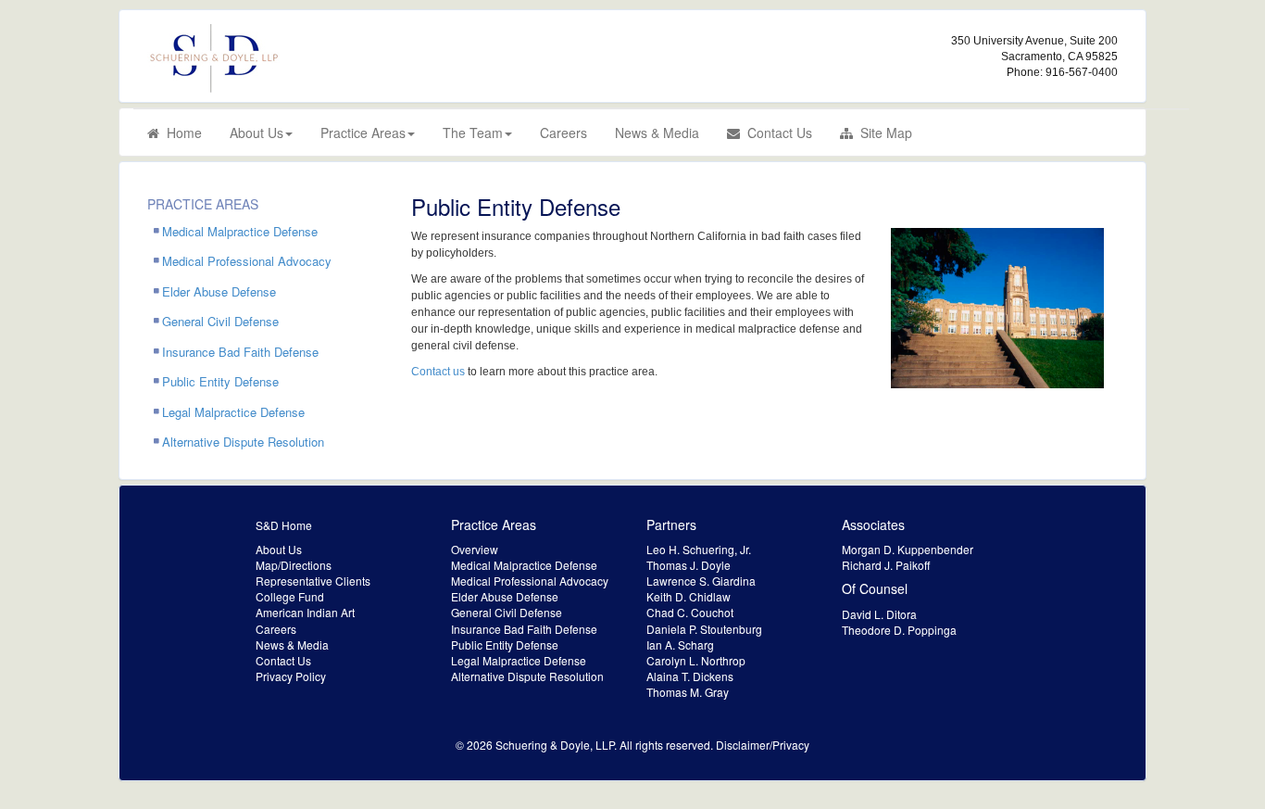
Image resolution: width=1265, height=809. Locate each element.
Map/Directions (294, 565)
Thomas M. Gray (687, 692)
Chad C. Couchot (689, 612)
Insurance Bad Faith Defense (240, 351)
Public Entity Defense (220, 381)
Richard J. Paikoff (886, 565)
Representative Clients (313, 580)
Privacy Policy (291, 676)
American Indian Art (305, 612)
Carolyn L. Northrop (695, 660)
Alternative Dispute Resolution (243, 441)
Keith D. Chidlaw (688, 596)
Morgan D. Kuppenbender (907, 549)
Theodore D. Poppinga (899, 630)
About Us (256, 132)
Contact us (438, 371)
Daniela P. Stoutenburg (704, 629)
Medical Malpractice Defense (240, 231)
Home (180, 132)
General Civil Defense (220, 321)
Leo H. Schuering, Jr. (698, 549)
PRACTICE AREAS (202, 204)
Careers (563, 132)
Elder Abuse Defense (219, 291)
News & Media (657, 132)
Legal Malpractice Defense (233, 412)
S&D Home (284, 525)
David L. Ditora (879, 614)
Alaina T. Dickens (689, 676)
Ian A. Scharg (680, 644)
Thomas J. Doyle (688, 565)
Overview (474, 549)
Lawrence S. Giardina (701, 580)
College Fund (290, 596)
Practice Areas (363, 132)
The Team (473, 132)
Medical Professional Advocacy (247, 261)
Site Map (882, 132)
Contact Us (776, 132)
